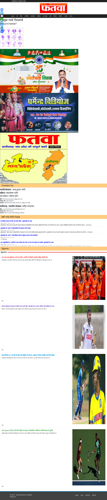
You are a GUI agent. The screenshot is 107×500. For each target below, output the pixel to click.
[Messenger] (1, 25)
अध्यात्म (65, 16)
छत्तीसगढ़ (39, 16)
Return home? (8, 23)
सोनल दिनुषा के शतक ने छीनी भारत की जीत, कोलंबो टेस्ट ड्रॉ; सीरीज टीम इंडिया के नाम (28, 306)
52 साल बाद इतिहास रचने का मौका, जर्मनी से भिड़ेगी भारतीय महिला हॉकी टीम (25, 257)
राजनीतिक (27, 16)
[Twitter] (1, 12)
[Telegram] (1, 22)
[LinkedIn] (1, 28)
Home (12, 16)
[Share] (1, 31)
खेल (50, 16)
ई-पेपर (71, 16)
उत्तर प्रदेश (45, 16)
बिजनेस (55, 16)
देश (17, 16)
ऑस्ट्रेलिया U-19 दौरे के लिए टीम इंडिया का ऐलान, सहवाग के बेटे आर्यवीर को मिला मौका (28, 355)
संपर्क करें (94, 495)
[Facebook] (1, 9)
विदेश (21, 16)
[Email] (1, 15)
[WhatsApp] (1, 19)
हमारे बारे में (88, 495)
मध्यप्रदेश (33, 16)
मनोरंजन (60, 16)
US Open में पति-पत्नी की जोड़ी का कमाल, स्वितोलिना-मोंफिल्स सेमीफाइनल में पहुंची (27, 430)
